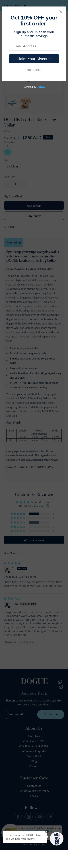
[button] (56, 838)
